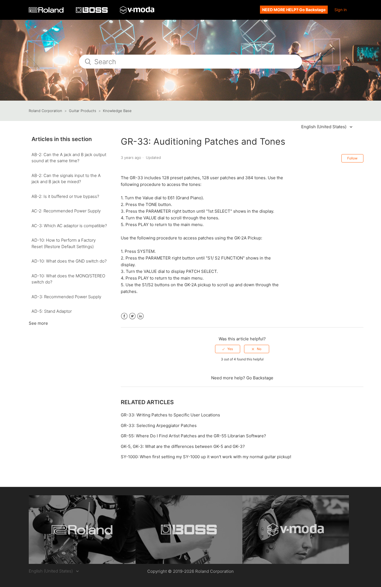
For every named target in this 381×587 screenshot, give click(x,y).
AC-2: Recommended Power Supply (66, 211)
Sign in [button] (340, 9)
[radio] (227, 349)
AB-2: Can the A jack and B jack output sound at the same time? (69, 158)
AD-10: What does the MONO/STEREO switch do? (68, 279)
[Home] (47, 11)
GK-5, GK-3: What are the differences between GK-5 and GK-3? (183, 446)
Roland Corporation (45, 110)
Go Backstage (259, 377)
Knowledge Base (117, 110)
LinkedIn (140, 316)
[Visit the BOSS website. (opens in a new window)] (189, 529)
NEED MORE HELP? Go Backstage (293, 9)
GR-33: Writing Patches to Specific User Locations (170, 415)
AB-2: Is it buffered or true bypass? (65, 196)
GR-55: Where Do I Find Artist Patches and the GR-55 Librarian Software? (193, 435)
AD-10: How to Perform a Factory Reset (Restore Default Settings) (64, 243)
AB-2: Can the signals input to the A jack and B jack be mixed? (66, 179)
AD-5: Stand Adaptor (52, 311)
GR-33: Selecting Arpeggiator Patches (159, 425)
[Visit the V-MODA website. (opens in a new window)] (295, 529)
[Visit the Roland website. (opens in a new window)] (82, 529)
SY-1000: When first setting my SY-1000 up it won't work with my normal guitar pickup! (206, 456)
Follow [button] (352, 158)
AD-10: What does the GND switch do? (69, 261)
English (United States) (324, 126)
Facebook (124, 316)
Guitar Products (82, 110)
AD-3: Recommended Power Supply (66, 296)
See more (38, 323)
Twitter (132, 316)
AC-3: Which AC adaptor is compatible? (69, 225)
